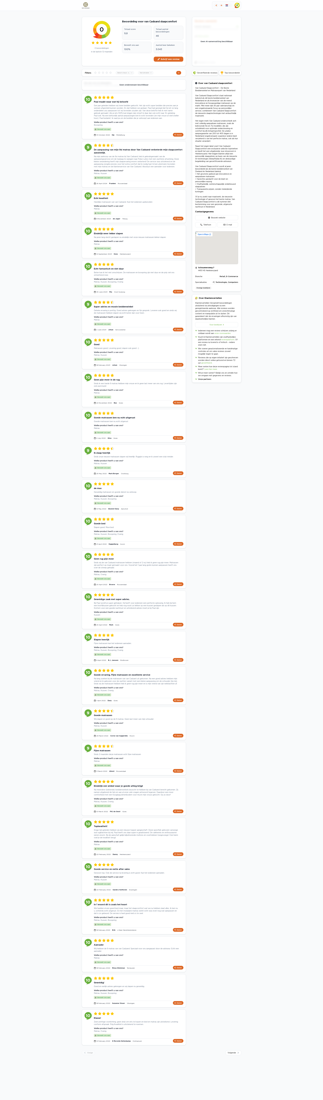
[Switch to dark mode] (221, 5)
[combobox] (125, 72)
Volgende (232, 1053)
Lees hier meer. (210, 369)
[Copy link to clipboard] (216, 5)
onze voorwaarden (222, 333)
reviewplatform (227, 340)
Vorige (90, 1053)
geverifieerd (206, 363)
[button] (216, 378)
